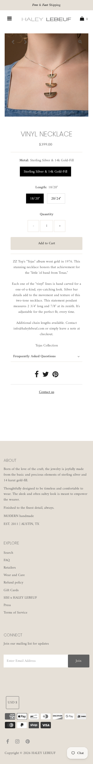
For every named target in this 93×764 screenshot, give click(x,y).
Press (7, 605)
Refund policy (13, 583)
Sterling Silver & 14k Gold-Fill (45, 171)
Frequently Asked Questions (34, 356)
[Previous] (13, 41)
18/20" (35, 198)
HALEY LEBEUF (44, 753)
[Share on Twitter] (45, 376)
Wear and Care (14, 575)
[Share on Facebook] (37, 376)
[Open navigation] (9, 19)
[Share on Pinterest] (55, 376)
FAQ (7, 560)
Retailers (10, 568)
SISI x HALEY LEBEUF (20, 598)
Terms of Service (15, 613)
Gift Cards (11, 590)
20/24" (56, 198)
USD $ (12, 703)
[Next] (25, 41)
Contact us (46, 392)
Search (8, 553)
